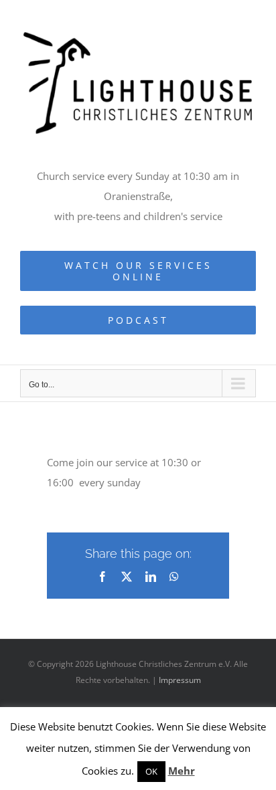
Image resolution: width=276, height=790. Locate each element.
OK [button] (151, 771)
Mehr (181, 770)
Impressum (180, 680)
